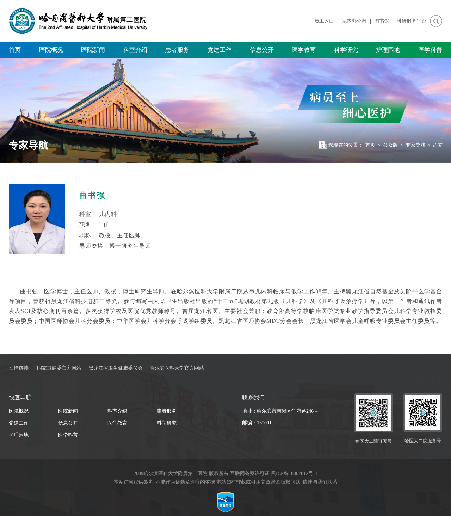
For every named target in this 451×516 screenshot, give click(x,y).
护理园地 (388, 50)
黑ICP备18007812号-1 (294, 473)
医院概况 (51, 50)
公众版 (390, 145)
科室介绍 (135, 50)
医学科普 (430, 50)
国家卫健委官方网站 (59, 368)
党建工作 (219, 50)
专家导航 (415, 145)
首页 (15, 50)
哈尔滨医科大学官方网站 (177, 368)
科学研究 (346, 50)
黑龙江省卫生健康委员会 (115, 368)
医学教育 (304, 50)
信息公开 (262, 50)
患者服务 (177, 50)
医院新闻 (93, 50)
